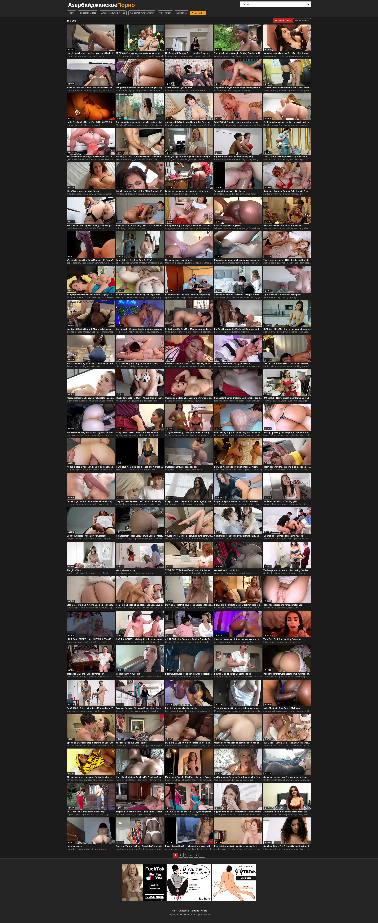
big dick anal (238, 194)
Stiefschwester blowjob (274, 780)
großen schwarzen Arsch (257, 228)
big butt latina (257, 435)
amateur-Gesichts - (92, 332)
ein (111, 435)
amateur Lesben (179, 814)
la (166, 194)
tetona (168, 504)
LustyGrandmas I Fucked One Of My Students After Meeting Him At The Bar (140, 191)
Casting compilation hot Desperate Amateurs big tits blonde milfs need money (189, 398)
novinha (218, 504)
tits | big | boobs (172, 573)
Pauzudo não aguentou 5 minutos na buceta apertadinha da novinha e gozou (238, 260)
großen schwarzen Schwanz (235, 608)
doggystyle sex (79, 263)
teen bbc (80, 435)
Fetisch (74, 538)
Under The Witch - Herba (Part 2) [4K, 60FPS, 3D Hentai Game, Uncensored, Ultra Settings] (91, 122)
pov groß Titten (161, 780)
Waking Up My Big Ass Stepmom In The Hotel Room (287, 432)
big (93, 56)
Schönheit (208, 263)
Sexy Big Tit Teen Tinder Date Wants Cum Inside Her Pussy (140, 156)
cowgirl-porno (288, 849)
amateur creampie (89, 608)
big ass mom (96, 573)
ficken (148, 56)
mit (215, 849)
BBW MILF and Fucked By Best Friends (232, 674)
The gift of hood (74, 570)
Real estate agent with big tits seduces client (235, 846)
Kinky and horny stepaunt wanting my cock (283, 536)
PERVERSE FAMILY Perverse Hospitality (282, 225)
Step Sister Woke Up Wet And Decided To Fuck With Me (91, 605)
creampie (133, 504)
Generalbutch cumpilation (226, 570)
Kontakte (195, 911)
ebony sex (281, 470)
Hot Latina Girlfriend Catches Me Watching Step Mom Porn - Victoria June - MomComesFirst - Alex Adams (140, 777)
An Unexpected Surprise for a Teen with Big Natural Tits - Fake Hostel (238, 777)
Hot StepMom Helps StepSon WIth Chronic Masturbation (140, 536)
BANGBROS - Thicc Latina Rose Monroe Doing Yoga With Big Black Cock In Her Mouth (91, 708)
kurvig (179, 504)
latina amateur (154, 90)
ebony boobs (296, 401)
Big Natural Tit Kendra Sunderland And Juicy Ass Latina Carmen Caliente (140, 329)
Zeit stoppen (290, 642)
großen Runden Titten (145, 125)
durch (168, 366)
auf (166, 159)
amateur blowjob (303, 56)
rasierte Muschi (160, 538)
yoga (107, 814)
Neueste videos (302, 20)
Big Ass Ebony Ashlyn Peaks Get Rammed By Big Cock (238, 329)
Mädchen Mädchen (125, 125)
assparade (82, 711)
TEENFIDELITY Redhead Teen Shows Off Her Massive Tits (189, 570)
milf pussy (136, 538)
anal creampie (300, 676)
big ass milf (157, 56)
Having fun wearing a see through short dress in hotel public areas (140, 467)
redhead (218, 401)
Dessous (295, 194)
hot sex (145, 435)
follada (266, 608)
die (166, 849)
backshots (182, 711)
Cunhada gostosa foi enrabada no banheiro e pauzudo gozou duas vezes (91, 501)
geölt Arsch (72, 159)
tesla (240, 538)
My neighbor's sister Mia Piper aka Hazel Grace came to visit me (189, 777)
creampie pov (73, 608)
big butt (86, 366)
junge (290, 297)
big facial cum (307, 125)
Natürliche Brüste (97, 401)
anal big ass (222, 194)
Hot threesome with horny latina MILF (232, 363)
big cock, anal (103, 435)
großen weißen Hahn (206, 228)
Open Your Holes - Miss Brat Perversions (86, 536)
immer (176, 297)
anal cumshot (122, 263)
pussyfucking (281, 608)
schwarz (218, 228)
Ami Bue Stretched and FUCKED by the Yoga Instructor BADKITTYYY (189, 812)
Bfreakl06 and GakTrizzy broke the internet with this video (189, 846)
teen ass (71, 435)
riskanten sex (147, 573)
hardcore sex (220, 297)
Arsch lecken (91, 159)
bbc (208, 435)
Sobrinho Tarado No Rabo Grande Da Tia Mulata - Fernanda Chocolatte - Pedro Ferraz (140, 846)
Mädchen (169, 263)
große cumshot (286, 676)
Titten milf (277, 194)
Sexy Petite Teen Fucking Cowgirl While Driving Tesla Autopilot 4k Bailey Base (238, 536)
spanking (297, 366)
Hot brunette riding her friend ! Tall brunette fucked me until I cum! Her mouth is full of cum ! (91, 363)
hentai (81, 125)
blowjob (217, 90)
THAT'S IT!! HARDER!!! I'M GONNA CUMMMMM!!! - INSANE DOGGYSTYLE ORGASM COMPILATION (287, 363)
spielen (168, 297)
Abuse (204, 911)
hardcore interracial (272, 366)
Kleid (118, 470)
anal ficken (127, 608)
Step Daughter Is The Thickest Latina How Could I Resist (287, 846)
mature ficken (192, 332)
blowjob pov (284, 814)
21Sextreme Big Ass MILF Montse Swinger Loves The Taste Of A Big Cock (189, 329)
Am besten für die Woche (113, 13)
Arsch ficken (93, 470)
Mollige (133, 366)
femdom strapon (94, 538)
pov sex (279, 642)
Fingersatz (303, 573)
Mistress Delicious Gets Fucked (131, 743)
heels (130, 228)
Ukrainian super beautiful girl (179, 260)
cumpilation (219, 573)
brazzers (109, 297)
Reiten (227, 332)
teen (118, 159)
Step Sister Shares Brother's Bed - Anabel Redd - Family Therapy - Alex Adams (238, 398)
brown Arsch (208, 711)
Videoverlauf (165, 13)
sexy (229, 780)
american (295, 125)
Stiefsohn (200, 608)
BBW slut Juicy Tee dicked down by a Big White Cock (189, 363)
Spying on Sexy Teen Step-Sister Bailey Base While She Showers (91, 743)
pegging (106, 538)
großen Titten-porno (145, 849)
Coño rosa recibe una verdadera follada (282, 605)
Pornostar (78, 90)
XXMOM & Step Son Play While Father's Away (137, 363)
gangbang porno (308, 538)
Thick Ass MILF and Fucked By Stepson (85, 674)
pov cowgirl (150, 297)
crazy (69, 56)
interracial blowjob (133, 745)
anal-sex (77, 56)
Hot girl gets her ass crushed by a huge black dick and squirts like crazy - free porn (91, 53)
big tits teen (308, 504)
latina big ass (96, 504)
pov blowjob (308, 780)
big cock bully (256, 608)
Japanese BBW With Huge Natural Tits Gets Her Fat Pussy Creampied (189, 122)
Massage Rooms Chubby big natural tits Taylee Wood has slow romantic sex (91, 398)
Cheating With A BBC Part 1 (128, 674)
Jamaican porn (74, 846)
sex (123, 470)
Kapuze (70, 573)
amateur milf (198, 470)
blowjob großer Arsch (281, 332)
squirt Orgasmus (291, 745)
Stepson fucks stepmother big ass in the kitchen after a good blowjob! (287, 87)
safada (158, 849)
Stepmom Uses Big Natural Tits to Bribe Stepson (139, 812)
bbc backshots (194, 711)
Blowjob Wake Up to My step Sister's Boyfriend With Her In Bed (238, 467)
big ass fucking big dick (185, 435)
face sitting (110, 159)
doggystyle (231, 125)
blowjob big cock (291, 538)
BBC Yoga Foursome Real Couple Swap (86, 812)
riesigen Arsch (79, 228)
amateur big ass (90, 90)
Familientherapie (289, 573)
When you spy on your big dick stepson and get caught (189, 156)
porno (69, 90)
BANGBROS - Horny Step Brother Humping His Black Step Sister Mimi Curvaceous (287, 398)
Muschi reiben (279, 159)
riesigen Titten (180, 125)
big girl (291, 608)
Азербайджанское (75, 4)
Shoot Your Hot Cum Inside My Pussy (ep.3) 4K (138, 294)
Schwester (257, 401)
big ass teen (80, 470)
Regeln (266, 125)
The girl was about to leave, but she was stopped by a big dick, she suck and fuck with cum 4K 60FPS (238, 708)
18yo (297, 608)
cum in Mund (258, 90)
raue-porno (185, 676)
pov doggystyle (154, 332)
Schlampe (130, 470)
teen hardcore (122, 297)
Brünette (125, 159)
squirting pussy (195, 814)
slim (136, 228)
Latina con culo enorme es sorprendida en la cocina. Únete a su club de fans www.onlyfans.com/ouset (189, 191)
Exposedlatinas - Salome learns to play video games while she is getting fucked (189, 294)
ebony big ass (238, 228)
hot (117, 401)
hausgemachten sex (246, 125)
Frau (99, 228)
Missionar (147, 814)
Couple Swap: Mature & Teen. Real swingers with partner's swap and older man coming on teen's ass (189, 536)
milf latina (287, 366)
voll (117, 228)
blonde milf (219, 125)
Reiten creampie (286, 56)
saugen (247, 90)
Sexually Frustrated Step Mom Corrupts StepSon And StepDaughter (238, 294)
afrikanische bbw (75, 780)
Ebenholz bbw (204, 366)
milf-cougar (180, 56)
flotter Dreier (91, 297)
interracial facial (74, 332)
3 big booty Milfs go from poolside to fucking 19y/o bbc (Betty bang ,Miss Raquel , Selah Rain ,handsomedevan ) (189, 432)
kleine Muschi (122, 504)
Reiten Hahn (297, 332)
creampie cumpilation (239, 573)
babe (69, 263)
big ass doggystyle (202, 56)
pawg (259, 470)
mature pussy (300, 159)
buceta (217, 263)
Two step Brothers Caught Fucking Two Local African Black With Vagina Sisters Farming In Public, (238, 53)
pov (80, 366)
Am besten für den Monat (142, 13)
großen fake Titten (143, 159)
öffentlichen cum (250, 56)
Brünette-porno (195, 297)
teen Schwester (79, 745)
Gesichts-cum (122, 711)
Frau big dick (141, 470)
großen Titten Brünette (155, 676)
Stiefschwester (270, 676)
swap (167, 538)
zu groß (70, 470)
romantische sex (113, 401)
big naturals (198, 504)
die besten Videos (88, 13)
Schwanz (100, 56)
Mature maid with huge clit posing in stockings (89, 225)
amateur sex (182, 228)
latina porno (257, 366)
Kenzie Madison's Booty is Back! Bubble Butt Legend (91, 156)
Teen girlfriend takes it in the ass (229, 191)
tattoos (178, 90)
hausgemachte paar (187, 366)
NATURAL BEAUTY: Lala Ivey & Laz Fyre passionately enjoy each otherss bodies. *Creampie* (140, 639)
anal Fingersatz (226, 676)
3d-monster (174, 676)
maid (69, 228)
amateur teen (82, 504)
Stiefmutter (121, 90)
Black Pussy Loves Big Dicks (228, 225)
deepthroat (202, 849)
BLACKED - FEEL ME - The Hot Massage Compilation (287, 329)
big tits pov (301, 849)
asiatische (198, 263)
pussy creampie (270, 56)
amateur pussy (137, 297)
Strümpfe (91, 228)
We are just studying (126, 570)
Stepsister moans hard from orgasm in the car (285, 777)
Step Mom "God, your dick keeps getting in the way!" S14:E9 (238, 87)
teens (205, 780)
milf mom (140, 56)
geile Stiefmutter (243, 366)
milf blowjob (121, 194)
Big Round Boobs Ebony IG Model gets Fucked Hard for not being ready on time (91, 329)
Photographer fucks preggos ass (181, 467)
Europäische (258, 849)
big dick (84, 401)
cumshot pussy (123, 538)
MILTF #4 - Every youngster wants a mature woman (140, 53)
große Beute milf (209, 125)
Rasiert (131, 194)
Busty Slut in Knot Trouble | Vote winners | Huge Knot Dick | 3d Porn (189, 674)
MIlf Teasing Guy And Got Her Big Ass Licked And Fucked (238, 432)
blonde (201, 159)
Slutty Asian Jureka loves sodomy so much (137, 432)
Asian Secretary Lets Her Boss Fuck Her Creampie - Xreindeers (287, 53)
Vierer (201, 538)
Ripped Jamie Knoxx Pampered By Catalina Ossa (237, 812)
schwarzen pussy (280, 711)
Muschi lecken (194, 745)
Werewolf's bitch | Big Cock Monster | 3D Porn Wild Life (91, 260)
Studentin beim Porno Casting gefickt (281, 501)
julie (99, 642)
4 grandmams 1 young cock (178, 87)
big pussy (160, 125)
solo (142, 676)
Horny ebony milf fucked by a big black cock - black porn (287, 467)
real (174, 504)
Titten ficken (229, 401)
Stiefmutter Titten (272, 573)
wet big (94, 814)
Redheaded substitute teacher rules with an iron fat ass (287, 122)
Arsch (226, 56)
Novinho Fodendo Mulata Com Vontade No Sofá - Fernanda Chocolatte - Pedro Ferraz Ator (91, 87)
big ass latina (305, 435)
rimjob (239, 814)
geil (265, 538)
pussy (191, 642)
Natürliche (197, 573)
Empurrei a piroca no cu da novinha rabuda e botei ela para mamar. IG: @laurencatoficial (238, 501)
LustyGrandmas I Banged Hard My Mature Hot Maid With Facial (287, 156)
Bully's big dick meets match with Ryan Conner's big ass (238, 605)
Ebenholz (285, 401)
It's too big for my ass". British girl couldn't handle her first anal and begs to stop (91, 467)
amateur (143, 263)
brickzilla (106, 642)
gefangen (192, 159)
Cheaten (80, 297)
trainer (91, 711)
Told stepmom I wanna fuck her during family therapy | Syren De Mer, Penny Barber (287, 570)
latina (224, 263)
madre (195, 194)
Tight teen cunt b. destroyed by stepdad (282, 294)
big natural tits (106, 90)
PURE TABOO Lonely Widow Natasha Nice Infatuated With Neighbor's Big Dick (189, 743)
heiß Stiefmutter (235, 297)
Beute (81, 159)
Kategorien (181, 13)
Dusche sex (102, 745)
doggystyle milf (291, 435)
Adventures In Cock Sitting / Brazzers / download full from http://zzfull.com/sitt (140, 225)
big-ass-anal (90, 435)
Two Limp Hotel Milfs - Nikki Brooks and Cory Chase (287, 260)
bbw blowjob (89, 780)
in (215, 194)
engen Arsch (250, 194)
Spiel (86, 125)
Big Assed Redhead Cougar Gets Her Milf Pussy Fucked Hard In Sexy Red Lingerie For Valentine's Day (287, 191)
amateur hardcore (290, 504)
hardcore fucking (275, 538)
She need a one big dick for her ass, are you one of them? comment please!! (238, 639)
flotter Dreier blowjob (136, 332)
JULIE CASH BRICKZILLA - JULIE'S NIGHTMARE (89, 639)
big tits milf (182, 159)
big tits (185, 90)
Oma (310, 159)
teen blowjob (220, 780)
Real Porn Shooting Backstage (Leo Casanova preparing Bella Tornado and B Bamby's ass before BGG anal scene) (140, 605)
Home (71, 13)
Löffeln (157, 608)
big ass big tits (83, 642)
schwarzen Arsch (271, 401)
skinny (226, 538)
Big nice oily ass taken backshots (181, 708)
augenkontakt (249, 814)
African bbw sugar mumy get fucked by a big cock (91, 777)
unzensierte (95, 125)
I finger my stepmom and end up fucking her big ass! (140, 87)
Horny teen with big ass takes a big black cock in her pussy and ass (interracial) (91, 432)
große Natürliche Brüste (146, 642)
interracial (86, 56)
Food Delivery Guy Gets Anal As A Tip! (134, 260)
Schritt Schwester (222, 470)
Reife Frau (121, 56)
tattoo (126, 366)
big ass (197, 125)
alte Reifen (201, 90)
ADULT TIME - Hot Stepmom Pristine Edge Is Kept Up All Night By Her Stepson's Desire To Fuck (189, 639)
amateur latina (234, 263)
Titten (192, 90)
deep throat (227, 90)
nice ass (172, 711)
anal (167, 470)
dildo (69, 194)
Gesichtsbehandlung (76, 676)
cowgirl (189, 56)
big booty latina (139, 90)
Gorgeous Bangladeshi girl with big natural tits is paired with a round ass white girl (140, 122)
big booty (301, 90)
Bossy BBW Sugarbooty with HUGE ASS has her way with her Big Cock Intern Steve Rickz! (189, 225)
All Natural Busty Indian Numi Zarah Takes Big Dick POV (287, 812)
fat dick (274, 125)
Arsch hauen (284, 125)
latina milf (268, 435)
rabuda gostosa (230, 504)
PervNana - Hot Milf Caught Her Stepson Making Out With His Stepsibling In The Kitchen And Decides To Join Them (189, 605)
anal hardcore (269, 228)
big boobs (238, 90)
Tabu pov (311, 849)
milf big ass (173, 194)
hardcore (131, 56)
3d (227, 573)
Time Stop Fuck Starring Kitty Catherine (282, 639)
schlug (160, 194)
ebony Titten (236, 56)
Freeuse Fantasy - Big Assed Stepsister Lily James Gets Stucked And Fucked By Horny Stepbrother (140, 708)
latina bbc (71, 711)
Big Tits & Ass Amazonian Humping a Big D (234, 156)
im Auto (290, 780)
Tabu (137, 573)
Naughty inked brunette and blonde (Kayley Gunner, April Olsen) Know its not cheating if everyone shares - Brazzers (91, 294)
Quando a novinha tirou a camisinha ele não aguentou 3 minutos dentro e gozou (238, 743)
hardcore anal (134, 435)
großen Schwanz (310, 228)
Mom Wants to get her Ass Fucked (83, 191)
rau (272, 608)
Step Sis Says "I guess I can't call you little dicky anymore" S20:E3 (140, 501)
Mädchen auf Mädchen (110, 470)
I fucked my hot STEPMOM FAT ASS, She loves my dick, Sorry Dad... (140, 398)
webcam (245, 332)
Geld (195, 401)
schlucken (96, 366)
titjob (296, 297)
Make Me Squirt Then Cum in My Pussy (281, 708)
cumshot (218, 56)
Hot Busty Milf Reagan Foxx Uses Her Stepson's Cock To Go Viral (189, 53)
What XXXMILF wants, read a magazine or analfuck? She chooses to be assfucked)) (238, 122)
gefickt (290, 470)
